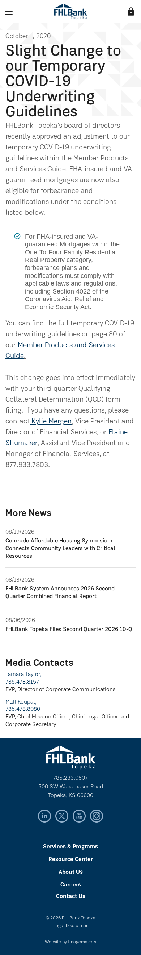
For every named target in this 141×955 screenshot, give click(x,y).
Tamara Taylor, (23, 674)
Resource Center (70, 859)
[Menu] (8, 11)
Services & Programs (70, 847)
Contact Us (70, 896)
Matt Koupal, (21, 702)
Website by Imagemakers (70, 942)
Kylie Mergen (51, 421)
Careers (70, 885)
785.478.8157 (22, 682)
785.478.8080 (22, 709)
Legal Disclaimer (71, 925)
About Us (71, 872)
